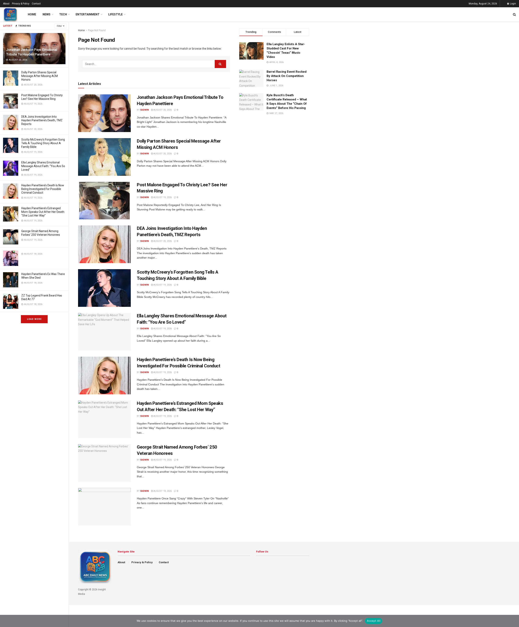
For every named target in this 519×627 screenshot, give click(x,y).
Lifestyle (115, 14)
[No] (514, 621)
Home (32, 14)
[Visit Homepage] (10, 14)
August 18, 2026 (162, 491)
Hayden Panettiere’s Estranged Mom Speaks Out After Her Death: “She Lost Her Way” (43, 212)
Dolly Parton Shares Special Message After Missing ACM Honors (39, 76)
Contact (36, 3)
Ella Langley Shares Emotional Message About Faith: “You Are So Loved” (43, 166)
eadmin (144, 110)
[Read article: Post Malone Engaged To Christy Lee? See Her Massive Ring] (104, 201)
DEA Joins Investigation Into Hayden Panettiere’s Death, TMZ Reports (41, 120)
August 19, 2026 (162, 197)
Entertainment (88, 14)
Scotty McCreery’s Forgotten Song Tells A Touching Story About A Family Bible (43, 143)
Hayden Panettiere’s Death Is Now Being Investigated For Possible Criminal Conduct (42, 189)
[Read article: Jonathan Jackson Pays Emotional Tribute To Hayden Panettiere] (104, 113)
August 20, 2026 (162, 110)
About (6, 3)
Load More (34, 319)
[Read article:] (104, 507)
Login (512, 3)
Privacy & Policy (20, 3)
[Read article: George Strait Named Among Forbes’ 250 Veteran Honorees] (104, 463)
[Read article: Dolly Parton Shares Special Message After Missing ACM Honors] (104, 157)
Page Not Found (97, 30)
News (46, 14)
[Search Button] (514, 14)
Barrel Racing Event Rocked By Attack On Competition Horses (287, 76)
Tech (63, 14)
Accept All (373, 620)
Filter (59, 26)
